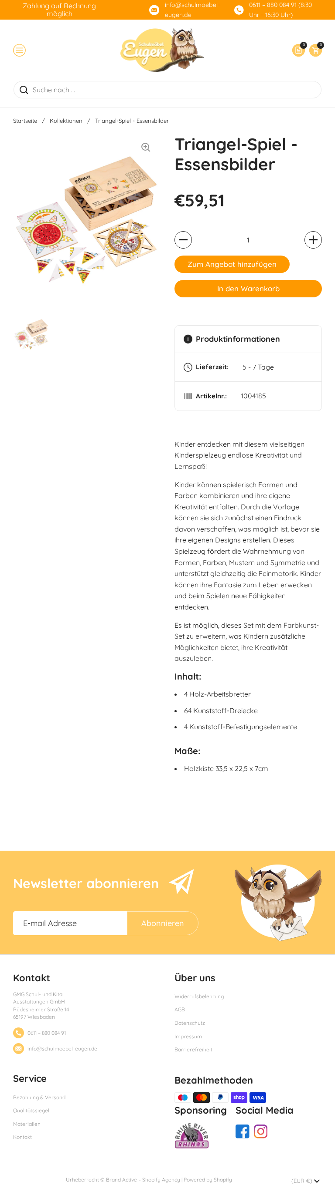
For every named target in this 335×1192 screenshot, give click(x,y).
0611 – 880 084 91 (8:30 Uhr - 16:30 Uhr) (280, 10)
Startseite (25, 120)
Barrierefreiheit (193, 1049)
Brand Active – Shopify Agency (143, 1179)
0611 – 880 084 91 (46, 1033)
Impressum (188, 1036)
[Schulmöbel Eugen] (162, 50)
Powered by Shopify (208, 1179)
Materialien (27, 1124)
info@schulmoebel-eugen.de (192, 10)
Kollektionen (66, 120)
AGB (179, 1009)
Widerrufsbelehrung (199, 996)
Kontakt (22, 1137)
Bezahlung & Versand (39, 1097)
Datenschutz (189, 1023)
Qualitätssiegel (31, 1110)
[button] (313, 50)
